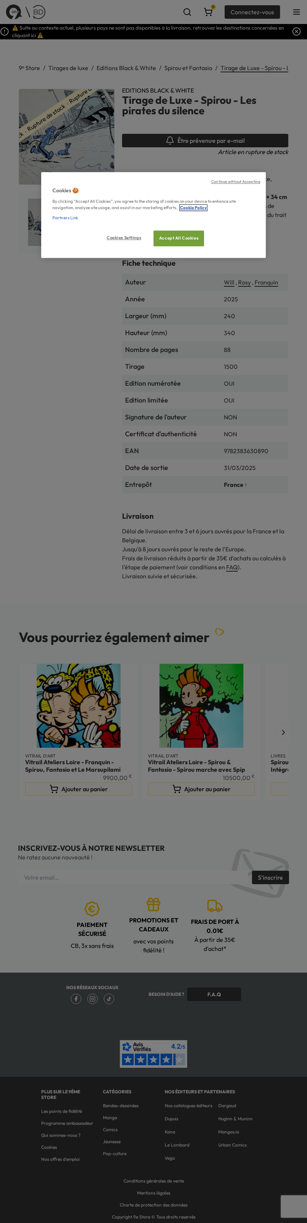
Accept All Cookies (178, 238)
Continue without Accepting (235, 181)
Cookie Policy (193, 207)
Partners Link (65, 217)
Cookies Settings (124, 237)
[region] (153, 215)
